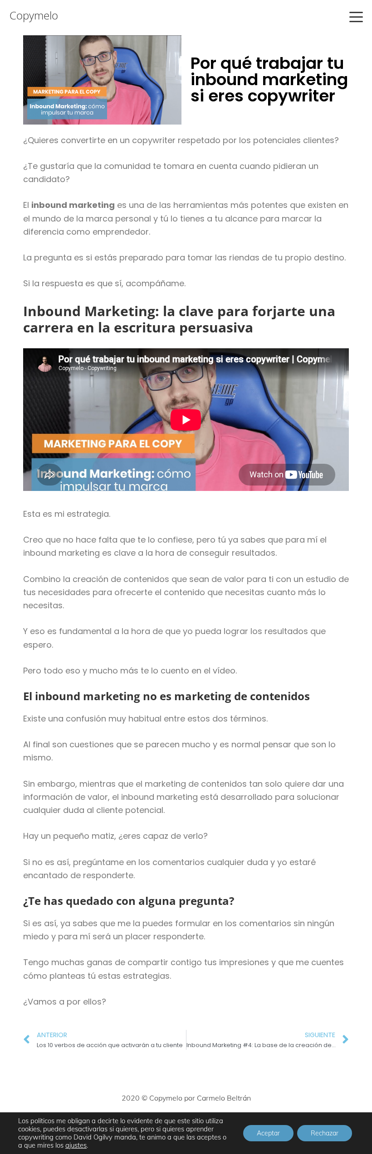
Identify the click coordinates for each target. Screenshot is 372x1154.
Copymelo (34, 15)
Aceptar (268, 1133)
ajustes (76, 1145)
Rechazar (324, 1133)
